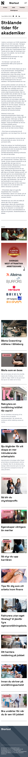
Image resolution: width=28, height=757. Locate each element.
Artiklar (5, 7)
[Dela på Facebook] (13, 16)
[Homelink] (5, 3)
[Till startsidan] (6, 729)
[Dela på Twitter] (16, 16)
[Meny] (25, 3)
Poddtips (22, 7)
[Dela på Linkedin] (19, 16)
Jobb (13, 7)
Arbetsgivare (14, 10)
